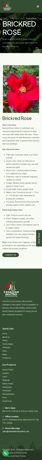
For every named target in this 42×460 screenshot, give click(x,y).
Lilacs (4, 376)
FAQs (4, 351)
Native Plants (7, 383)
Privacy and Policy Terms (15, 456)
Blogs (4, 354)
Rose (4, 397)
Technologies (7, 344)
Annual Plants (7, 369)
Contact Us (10, 255)
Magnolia (6, 380)
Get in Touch (39, 238)
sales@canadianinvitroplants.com (15, 431)
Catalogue (6, 347)
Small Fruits (7, 401)
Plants (5, 340)
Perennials (6, 390)
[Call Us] (5, 453)
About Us (6, 337)
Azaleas (5, 373)
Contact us (6, 358)
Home (4, 333)
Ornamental (7, 387)
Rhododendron (8, 394)
